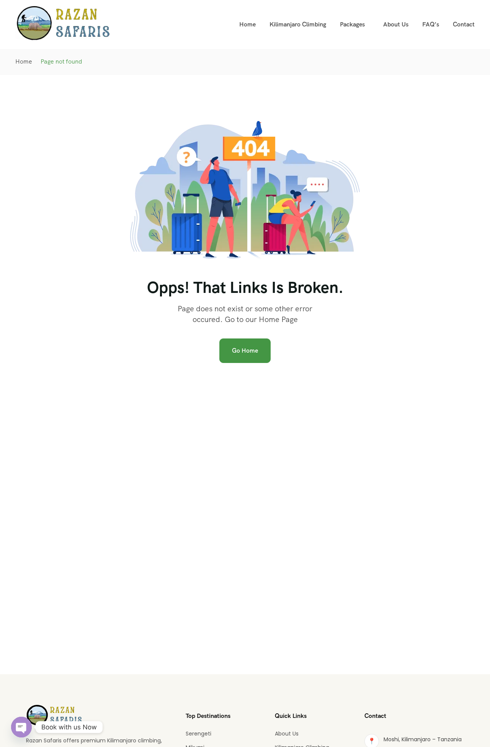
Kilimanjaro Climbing (298, 24)
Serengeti (198, 733)
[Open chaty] (21, 727)
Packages (352, 24)
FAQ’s (430, 24)
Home (247, 24)
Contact (464, 24)
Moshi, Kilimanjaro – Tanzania (423, 739)
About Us (395, 24)
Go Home (245, 351)
